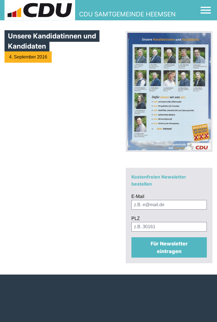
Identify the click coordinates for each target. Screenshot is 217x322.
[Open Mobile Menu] (205, 10)
